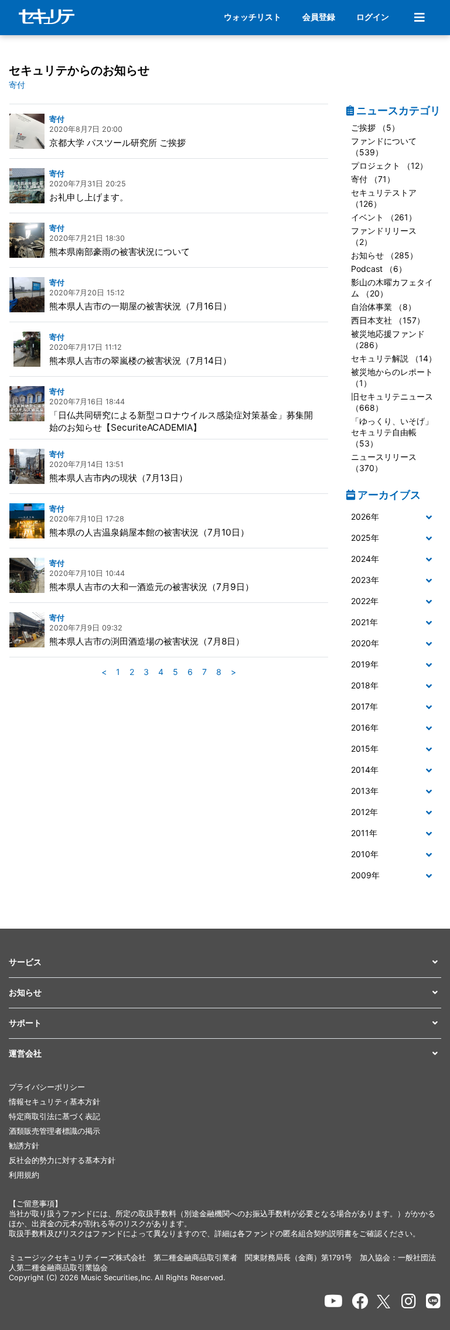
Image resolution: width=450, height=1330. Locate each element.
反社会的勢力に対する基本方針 (62, 1160)
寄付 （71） (373, 179)
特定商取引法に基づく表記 (54, 1116)
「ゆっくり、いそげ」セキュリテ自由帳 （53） (392, 432)
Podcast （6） (379, 269)
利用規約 (24, 1175)
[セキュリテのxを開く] (384, 1301)
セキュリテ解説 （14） (394, 358)
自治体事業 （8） (383, 307)
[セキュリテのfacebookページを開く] (360, 1301)
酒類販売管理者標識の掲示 (54, 1131)
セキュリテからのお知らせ (79, 70)
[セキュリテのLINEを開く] (433, 1301)
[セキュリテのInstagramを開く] (408, 1301)
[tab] (393, 517)
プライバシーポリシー (47, 1087)
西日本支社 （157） (388, 320)
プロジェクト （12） (389, 165)
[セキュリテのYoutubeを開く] (333, 1301)
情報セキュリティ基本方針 (54, 1101)
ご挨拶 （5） (375, 127)
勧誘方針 (24, 1145)
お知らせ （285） (384, 255)
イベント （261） (384, 217)
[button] (394, 517)
